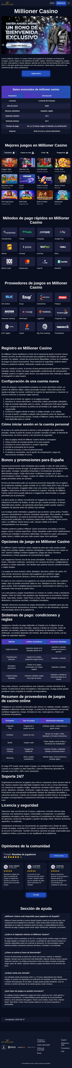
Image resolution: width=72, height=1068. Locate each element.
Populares (8, 152)
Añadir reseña (59, 856)
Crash (43, 152)
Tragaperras (61, 152)
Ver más (36, 895)
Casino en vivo (25, 152)
